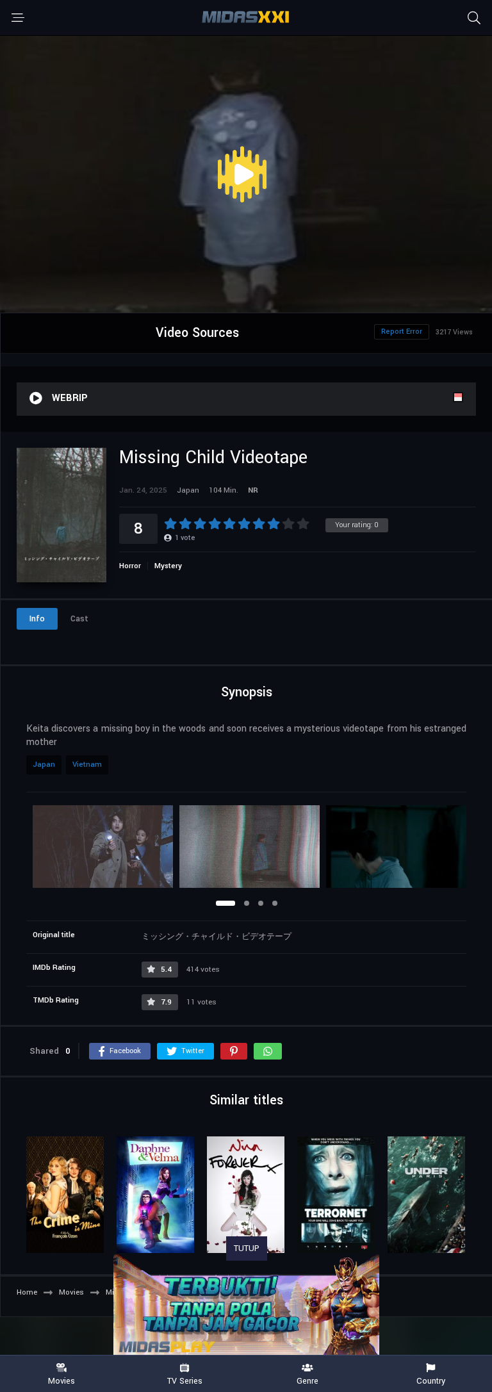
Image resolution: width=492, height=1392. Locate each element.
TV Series (184, 1380)
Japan (44, 764)
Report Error (401, 331)
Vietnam (87, 764)
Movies (61, 1380)
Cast (79, 619)
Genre (307, 1380)
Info (37, 619)
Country (430, 1380)
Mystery (168, 566)
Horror (130, 566)
